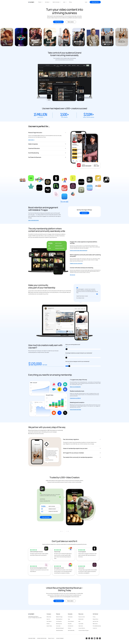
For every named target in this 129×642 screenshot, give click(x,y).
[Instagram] (92, 638)
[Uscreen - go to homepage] (31, 2)
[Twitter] (86, 638)
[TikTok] (97, 638)
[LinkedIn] (100, 638)
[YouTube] (94, 638)
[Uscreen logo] (31, 613)
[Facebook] (89, 638)
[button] (67, 531)
